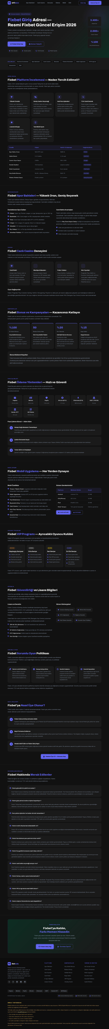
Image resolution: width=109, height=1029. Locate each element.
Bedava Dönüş (68, 969)
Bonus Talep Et (36, 44)
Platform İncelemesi (22, 61)
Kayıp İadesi (67, 976)
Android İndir (64, 512)
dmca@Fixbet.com (22, 1012)
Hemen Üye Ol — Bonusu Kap (56, 756)
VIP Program (92, 61)
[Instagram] (13, 981)
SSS (70, 2)
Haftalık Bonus (68, 972)
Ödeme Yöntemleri (68, 61)
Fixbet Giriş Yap (17, 44)
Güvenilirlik (12, 65)
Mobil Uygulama (80, 61)
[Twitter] (9, 981)
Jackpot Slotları (49, 982)
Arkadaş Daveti (68, 982)
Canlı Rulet (47, 976)
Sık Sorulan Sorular (89, 966)
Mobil (64, 2)
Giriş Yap (83, 3)
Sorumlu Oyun (88, 976)
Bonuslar (50, 2)
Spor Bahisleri (30, 2)
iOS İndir (78, 512)
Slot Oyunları (48, 972)
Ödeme (58, 2)
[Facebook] (24, 981)
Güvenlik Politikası (89, 979)
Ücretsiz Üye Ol (65, 946)
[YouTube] (20, 981)
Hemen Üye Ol (95, 3)
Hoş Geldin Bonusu (69, 966)
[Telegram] (17, 981)
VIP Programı (67, 979)
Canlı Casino (41, 2)
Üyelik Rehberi (88, 982)
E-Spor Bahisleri (49, 979)
